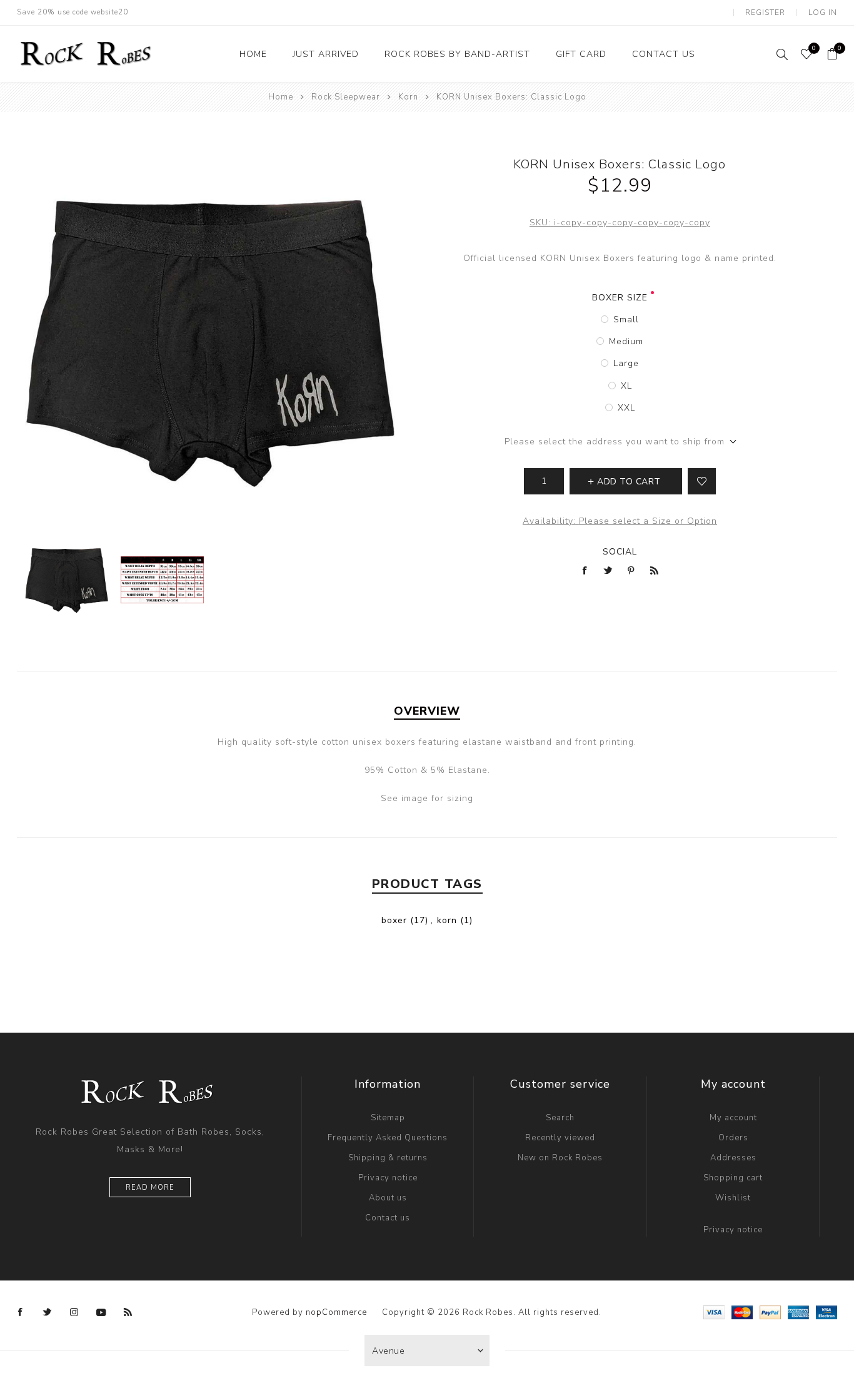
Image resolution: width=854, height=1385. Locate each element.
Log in (822, 13)
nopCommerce (336, 1312)
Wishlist (733, 1198)
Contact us (387, 1218)
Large (626, 363)
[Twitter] (48, 1312)
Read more (150, 1187)
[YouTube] (101, 1312)
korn (447, 920)
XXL (626, 408)
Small (626, 319)
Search (560, 1117)
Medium (626, 341)
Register (765, 13)
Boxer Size (620, 298)
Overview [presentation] (427, 710)
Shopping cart (733, 1177)
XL (626, 386)
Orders (733, 1137)
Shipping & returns (388, 1157)
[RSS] (128, 1312)
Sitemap (388, 1117)
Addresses (733, 1157)
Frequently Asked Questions (388, 1137)
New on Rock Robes (560, 1157)
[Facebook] (21, 1312)
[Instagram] (74, 1312)
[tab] (427, 710)
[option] (66, 580)
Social (620, 552)
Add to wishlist (702, 481)
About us (388, 1198)
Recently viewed (560, 1137)
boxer (394, 920)
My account (733, 1117)
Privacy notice (388, 1177)
